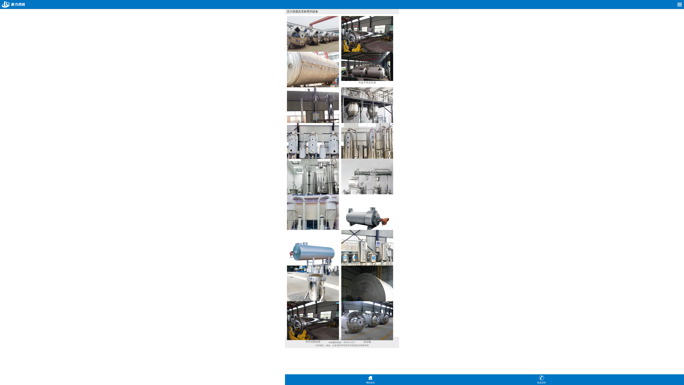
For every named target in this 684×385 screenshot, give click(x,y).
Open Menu (679, 4)
